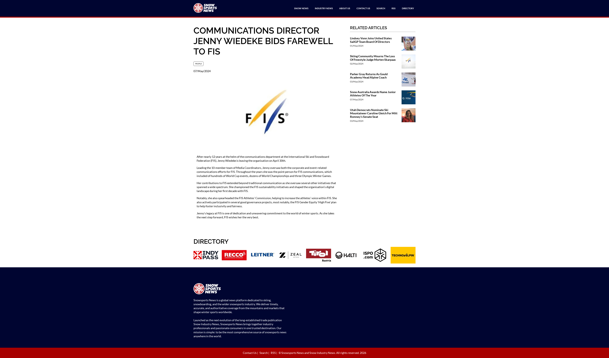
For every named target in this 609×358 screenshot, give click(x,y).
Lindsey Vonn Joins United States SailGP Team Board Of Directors (371, 40)
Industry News (324, 8)
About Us (344, 8)
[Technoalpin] (403, 255)
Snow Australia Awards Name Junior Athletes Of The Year (373, 93)
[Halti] (346, 255)
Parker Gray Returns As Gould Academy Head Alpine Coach (369, 75)
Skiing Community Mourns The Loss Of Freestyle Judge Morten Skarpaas (373, 58)
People (198, 64)
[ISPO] (374, 255)
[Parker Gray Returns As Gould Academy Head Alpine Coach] (409, 79)
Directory (408, 8)
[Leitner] (262, 255)
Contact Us (363, 8)
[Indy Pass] (206, 255)
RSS (394, 8)
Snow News (301, 8)
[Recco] (234, 255)
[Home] (241, 289)
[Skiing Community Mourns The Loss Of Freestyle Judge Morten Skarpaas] (409, 62)
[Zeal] (290, 255)
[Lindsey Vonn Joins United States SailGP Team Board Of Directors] (409, 44)
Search (381, 8)
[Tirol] (318, 255)
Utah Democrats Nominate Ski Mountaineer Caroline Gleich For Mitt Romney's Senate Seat (373, 113)
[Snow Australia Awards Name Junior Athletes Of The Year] (409, 97)
